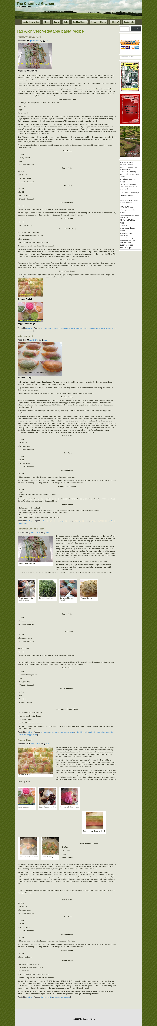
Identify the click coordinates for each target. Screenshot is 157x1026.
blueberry (130, 164)
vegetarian (123, 242)
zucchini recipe (126, 245)
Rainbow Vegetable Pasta (29, 37)
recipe (124, 206)
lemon (122, 200)
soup (137, 215)
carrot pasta (53, 732)
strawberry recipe (126, 233)
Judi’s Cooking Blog (31, 22)
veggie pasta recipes (25, 331)
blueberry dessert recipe (130, 167)
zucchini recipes (126, 248)
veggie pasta (111, 328)
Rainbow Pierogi (25, 336)
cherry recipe (124, 174)
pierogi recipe (67, 521)
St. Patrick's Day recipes (127, 221)
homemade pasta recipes (50, 328)
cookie (122, 186)
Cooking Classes (79, 22)
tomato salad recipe (125, 240)
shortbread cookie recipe (127, 215)
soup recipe (124, 217)
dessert (124, 192)
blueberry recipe (125, 169)
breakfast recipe (124, 172)
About (46, 22)
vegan (133, 240)
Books (56, 22)
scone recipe (131, 210)
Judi (46, 41)
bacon (131, 162)
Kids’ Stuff (115, 22)
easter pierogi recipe (48, 521)
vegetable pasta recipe (97, 328)
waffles (130, 242)
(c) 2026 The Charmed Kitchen (84, 1019)
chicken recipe (134, 174)
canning (133, 172)
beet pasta (44, 732)
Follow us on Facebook (127, 57)
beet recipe (123, 164)
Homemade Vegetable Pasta (31, 529)
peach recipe (133, 200)
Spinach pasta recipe (97, 732)
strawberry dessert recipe (128, 229)
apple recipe (124, 162)
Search (135, 29)
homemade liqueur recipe (129, 198)
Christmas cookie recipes (128, 184)
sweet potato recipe (127, 238)
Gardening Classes (98, 22)
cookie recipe (128, 186)
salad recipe (123, 210)
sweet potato (124, 235)
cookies (135, 186)
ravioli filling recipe (81, 732)
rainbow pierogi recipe (81, 521)
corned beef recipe (126, 189)
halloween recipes (126, 195)
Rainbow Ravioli (82, 328)
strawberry (123, 225)
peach (126, 200)
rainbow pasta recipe (67, 328)
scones (122, 212)
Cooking (29, 328)
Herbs (66, 22)
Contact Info (129, 22)
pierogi (59, 521)
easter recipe (134, 193)
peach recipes (126, 203)
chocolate (122, 176)
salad (131, 207)
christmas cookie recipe (127, 180)
